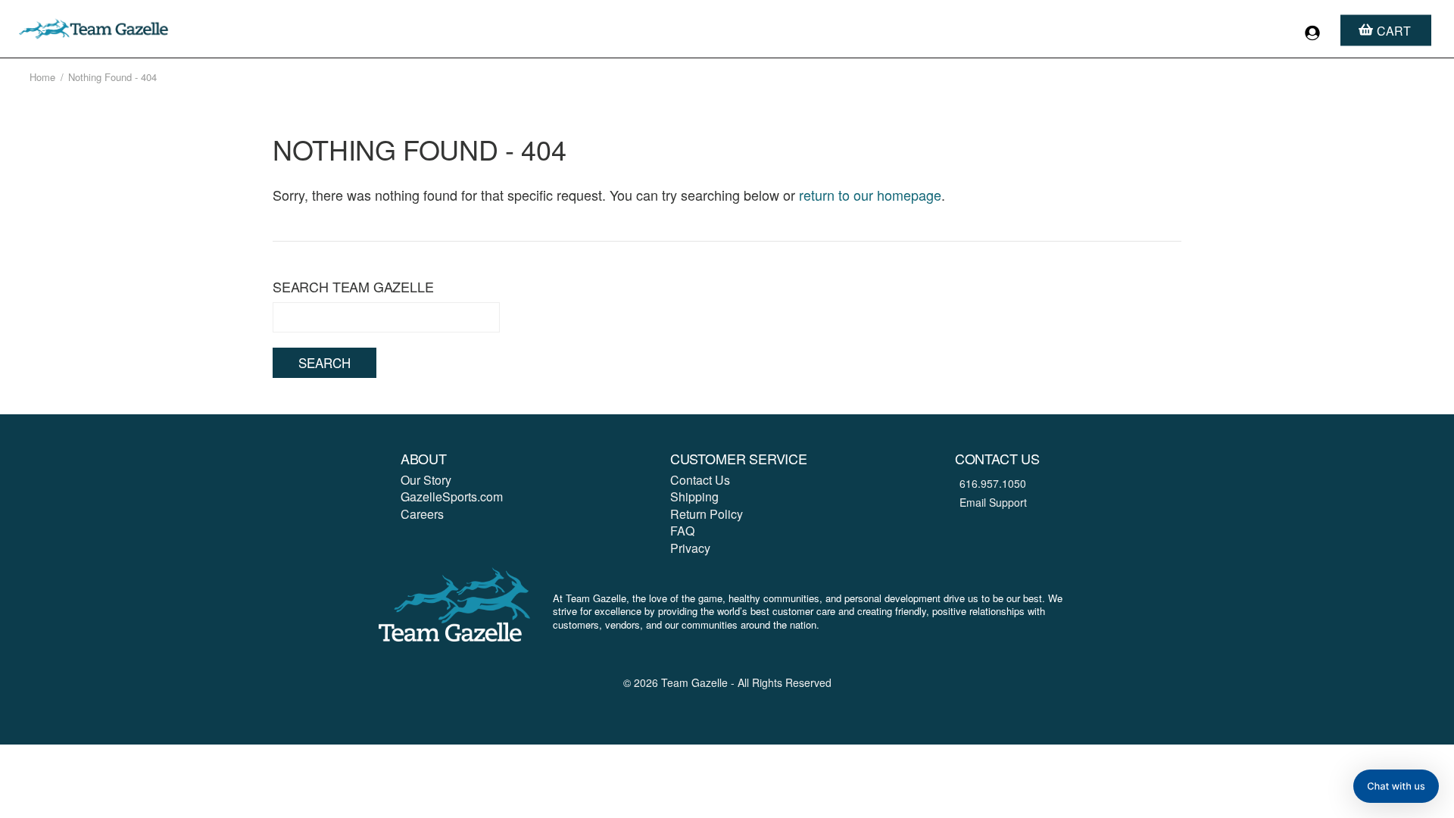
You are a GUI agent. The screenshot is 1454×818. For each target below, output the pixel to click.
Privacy (690, 548)
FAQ (682, 530)
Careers (422, 514)
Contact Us (700, 480)
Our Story (426, 480)
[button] (1396, 786)
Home (42, 77)
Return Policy (706, 514)
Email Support (993, 502)
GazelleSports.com (452, 496)
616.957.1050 (992, 483)
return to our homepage (870, 194)
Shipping (694, 496)
